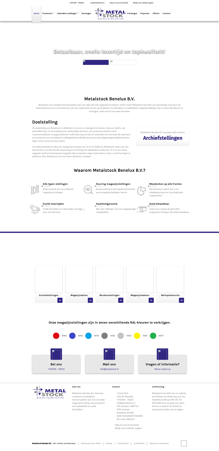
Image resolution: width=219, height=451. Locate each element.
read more (59, 300)
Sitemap (109, 443)
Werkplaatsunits (170, 295)
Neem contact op (162, 369)
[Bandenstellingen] (109, 276)
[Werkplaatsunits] (170, 276)
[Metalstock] (110, 13)
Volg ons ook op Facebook (119, 3)
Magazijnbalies (79, 295)
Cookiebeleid (139, 443)
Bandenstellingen (109, 295)
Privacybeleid (123, 443)
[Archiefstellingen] (49, 276)
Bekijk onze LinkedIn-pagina (143, 3)
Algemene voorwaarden (159, 443)
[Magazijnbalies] (79, 276)
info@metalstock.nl (97, 3)
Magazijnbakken (140, 295)
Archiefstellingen (48, 295)
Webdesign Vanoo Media (91, 443)
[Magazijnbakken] (140, 276)
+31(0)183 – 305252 (76, 3)
